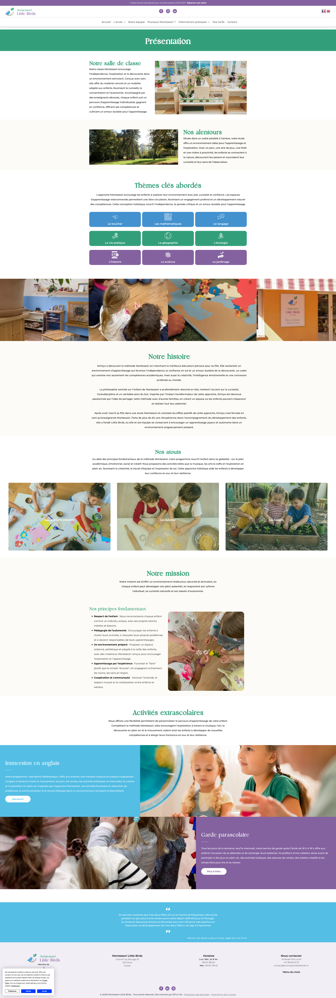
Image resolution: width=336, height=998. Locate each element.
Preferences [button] (15, 986)
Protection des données (196, 994)
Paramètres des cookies (223, 994)
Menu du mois (291, 972)
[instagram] (168, 11)
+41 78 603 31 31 (291, 962)
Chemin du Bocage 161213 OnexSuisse (127, 962)
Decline (28, 991)
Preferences (12, 991)
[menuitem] (105, 22)
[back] (10, 516)
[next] (325, 516)
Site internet (161, 994)
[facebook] (161, 11)
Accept (44, 991)
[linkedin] (175, 11)
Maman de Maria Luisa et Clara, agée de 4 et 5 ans (217, 938)
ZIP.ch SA (177, 994)
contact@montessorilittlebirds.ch (291, 965)
